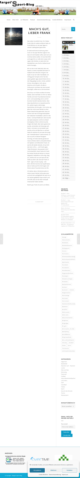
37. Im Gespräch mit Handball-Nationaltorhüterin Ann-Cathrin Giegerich (66, 158)
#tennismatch (65, 301)
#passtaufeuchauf (66, 284)
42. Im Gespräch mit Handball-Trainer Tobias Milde (66, 172)
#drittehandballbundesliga (68, 256)
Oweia (63, 387)
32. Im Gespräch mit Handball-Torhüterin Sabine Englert (66, 143)
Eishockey (64, 342)
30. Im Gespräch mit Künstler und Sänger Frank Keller (66, 137)
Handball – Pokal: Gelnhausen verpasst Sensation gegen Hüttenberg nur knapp (68, 195)
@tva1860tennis (66, 334)
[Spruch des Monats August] (1, 239)
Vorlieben (69, 470)
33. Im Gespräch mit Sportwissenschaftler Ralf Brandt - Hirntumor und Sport (66, 146)
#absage (64, 237)
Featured (63, 374)
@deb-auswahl (66, 312)
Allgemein (64, 362)
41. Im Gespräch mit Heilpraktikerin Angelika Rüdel (66, 169)
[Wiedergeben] (64, 42)
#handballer (65, 265)
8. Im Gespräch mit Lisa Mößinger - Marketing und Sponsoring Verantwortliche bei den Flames (66, 73)
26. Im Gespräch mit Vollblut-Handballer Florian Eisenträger (66, 125)
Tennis (69, 345)
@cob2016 (64, 309)
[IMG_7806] (13, 36)
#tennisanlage (65, 295)
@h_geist (64, 326)
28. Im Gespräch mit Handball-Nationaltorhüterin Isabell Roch (66, 131)
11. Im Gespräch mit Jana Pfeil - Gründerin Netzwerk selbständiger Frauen (66, 81)
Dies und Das (65, 370)
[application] (69, 42)
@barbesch (65, 306)
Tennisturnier (65, 348)
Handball (71, 342)
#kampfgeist (65, 276)
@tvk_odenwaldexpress (68, 340)
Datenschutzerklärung (55, 474)
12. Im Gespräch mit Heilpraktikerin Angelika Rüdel (66, 84)
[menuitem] (8, 19)
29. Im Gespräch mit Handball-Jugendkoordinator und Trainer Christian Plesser (66, 134)
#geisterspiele (65, 262)
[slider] (74, 42)
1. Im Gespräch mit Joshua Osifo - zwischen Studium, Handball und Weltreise (66, 52)
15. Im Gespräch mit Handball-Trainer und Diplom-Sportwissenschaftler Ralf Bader (66, 93)
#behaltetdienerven (67, 245)
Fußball (63, 376)
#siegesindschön (66, 292)
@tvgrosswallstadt (66, 337)
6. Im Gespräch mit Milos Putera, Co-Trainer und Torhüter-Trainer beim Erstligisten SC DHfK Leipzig (66, 67)
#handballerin (65, 267)
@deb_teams (65, 315)
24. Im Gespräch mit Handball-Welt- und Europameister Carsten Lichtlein (66, 119)
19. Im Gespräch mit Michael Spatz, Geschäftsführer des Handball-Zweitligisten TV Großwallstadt (66, 105)
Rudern (64, 345)
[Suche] (73, 19)
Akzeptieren (37, 470)
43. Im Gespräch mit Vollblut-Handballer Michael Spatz (66, 175)
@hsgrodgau (65, 323)
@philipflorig (65, 331)
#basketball (65, 242)
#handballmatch (66, 270)
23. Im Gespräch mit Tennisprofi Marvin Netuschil (66, 116)
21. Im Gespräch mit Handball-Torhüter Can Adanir (66, 111)
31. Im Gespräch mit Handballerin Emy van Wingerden (66, 140)
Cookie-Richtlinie (43, 474)
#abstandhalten (66, 240)
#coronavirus (65, 253)
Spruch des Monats (66, 391)
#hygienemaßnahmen (67, 273)
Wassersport (64, 395)
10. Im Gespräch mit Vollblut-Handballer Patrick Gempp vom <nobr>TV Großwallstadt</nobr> (66, 78)
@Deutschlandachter (67, 317)
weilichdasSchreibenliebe (68, 351)
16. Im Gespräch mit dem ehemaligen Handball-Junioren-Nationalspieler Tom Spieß (66, 96)
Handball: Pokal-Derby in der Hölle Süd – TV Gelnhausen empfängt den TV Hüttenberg (68, 224)
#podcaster (65, 290)
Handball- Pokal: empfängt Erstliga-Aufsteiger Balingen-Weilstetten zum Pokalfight (67, 217)
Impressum (65, 474)
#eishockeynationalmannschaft (68, 259)
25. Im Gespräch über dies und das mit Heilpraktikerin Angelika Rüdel (66, 122)
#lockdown (65, 281)
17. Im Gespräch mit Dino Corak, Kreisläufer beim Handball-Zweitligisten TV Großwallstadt (66, 99)
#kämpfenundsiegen (67, 279)
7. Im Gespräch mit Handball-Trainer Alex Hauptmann (66, 70)
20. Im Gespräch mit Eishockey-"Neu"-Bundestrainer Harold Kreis (66, 108)
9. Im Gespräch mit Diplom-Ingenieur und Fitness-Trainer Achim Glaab (66, 75)
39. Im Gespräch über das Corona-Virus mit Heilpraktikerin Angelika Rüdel (66, 163)
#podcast (64, 287)
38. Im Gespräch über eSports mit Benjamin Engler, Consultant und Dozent (66, 160)
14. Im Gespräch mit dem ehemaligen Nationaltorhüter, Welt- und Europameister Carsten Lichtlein (66, 90)
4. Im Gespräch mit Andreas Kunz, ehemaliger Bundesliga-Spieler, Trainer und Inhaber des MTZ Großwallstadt (66, 61)
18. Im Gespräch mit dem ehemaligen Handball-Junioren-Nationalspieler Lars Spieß (66, 102)
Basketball (64, 364)
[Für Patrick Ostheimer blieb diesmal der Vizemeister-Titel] (78, 239)
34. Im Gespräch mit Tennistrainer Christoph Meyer (66, 149)
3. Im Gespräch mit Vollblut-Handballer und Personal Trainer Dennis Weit (66, 58)
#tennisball (65, 298)
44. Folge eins (66, 178)
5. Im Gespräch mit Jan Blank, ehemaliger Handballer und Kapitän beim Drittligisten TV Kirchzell (66, 64)
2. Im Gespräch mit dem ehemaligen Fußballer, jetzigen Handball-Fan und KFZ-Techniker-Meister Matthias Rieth (66, 55)
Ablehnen (53, 470)
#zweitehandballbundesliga (68, 304)
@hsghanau (65, 320)
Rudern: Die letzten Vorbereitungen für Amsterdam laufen (68, 209)
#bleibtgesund (65, 248)
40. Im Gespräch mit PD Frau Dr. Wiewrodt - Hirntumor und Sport (66, 166)
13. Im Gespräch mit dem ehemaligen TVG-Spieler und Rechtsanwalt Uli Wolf (66, 87)
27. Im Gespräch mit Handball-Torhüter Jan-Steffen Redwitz (66, 128)
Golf (62, 382)
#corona (64, 251)
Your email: (64, 424)
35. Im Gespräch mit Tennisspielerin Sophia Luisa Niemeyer (66, 152)
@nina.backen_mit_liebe (68, 329)
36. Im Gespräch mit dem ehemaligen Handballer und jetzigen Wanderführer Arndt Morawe (66, 155)
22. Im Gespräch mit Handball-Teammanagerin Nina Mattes (66, 114)
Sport (62, 389)
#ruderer (72, 290)
